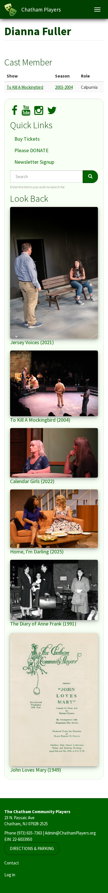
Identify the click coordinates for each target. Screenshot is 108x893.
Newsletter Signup (34, 162)
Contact (11, 863)
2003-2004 (64, 87)
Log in (9, 874)
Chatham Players (41, 9)
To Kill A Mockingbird (25, 87)
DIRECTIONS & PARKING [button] (32, 848)
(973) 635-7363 (29, 833)
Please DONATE (31, 150)
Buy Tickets (27, 138)
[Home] (10, 9)
